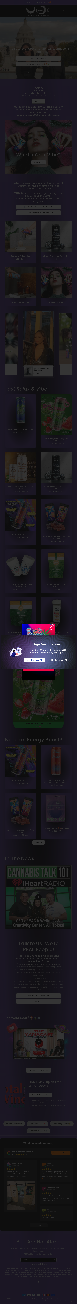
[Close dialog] (51, 626)
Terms (46, 678)
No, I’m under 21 (59, 660)
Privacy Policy (41, 678)
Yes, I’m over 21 (34, 660)
